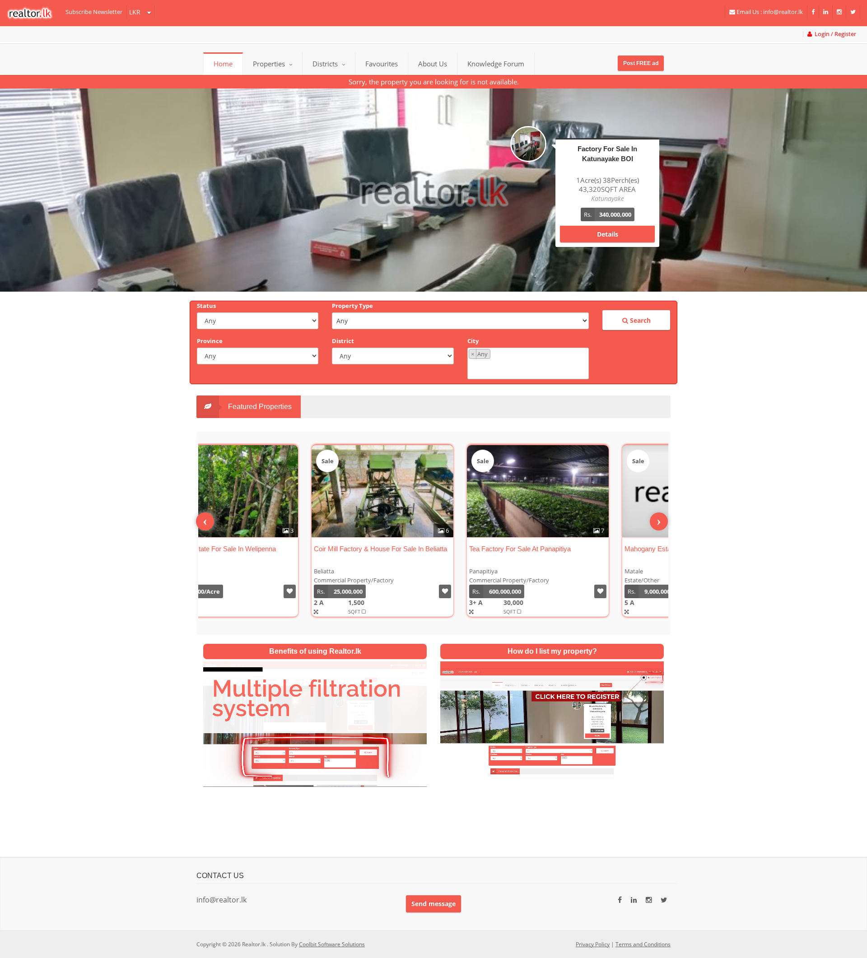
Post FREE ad (640, 63)
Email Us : (769, 12)
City (473, 341)
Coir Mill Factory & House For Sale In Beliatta (273, 549)
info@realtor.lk (221, 900)
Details (607, 225)
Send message (433, 903)
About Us (432, 63)
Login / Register (834, 34)
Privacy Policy (593, 944)
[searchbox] (529, 368)
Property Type (352, 306)
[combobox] (528, 363)
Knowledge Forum (495, 63)
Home (223, 63)
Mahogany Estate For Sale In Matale (571, 549)
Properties (269, 63)
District (343, 341)
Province (210, 341)
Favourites (381, 63)
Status (206, 306)
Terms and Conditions (643, 944)
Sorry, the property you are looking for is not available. (434, 81)
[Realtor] (34, 13)
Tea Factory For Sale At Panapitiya (413, 549)
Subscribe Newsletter (93, 12)
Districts (326, 63)
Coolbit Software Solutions (332, 944)
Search (639, 320)
